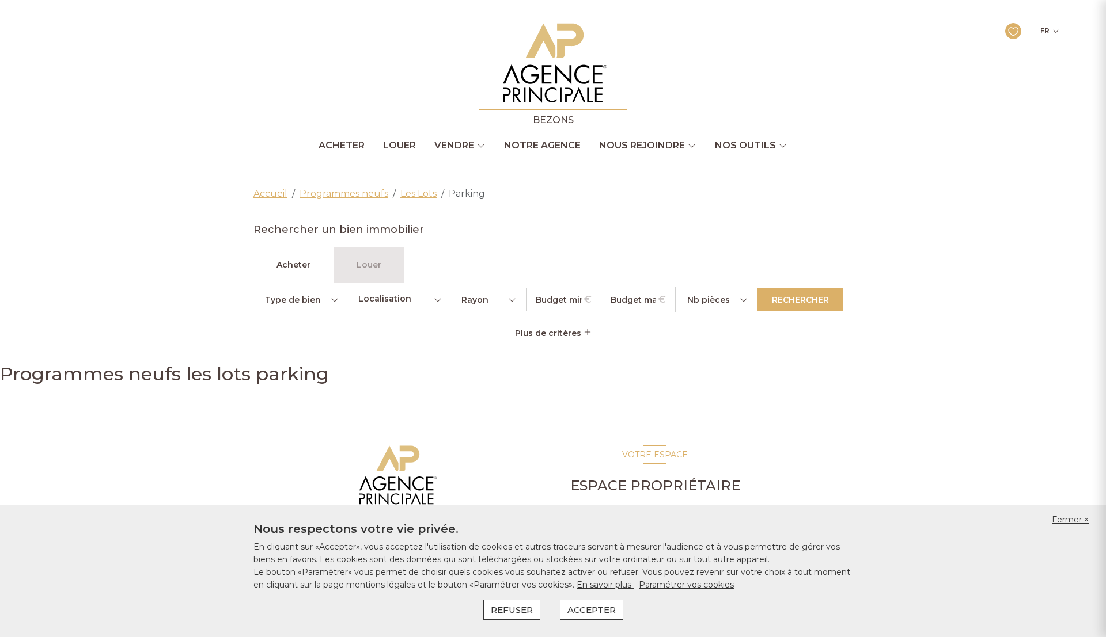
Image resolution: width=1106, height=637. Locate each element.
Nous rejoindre (642, 145)
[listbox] (301, 299)
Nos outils (745, 145)
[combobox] (400, 299)
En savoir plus (605, 584)
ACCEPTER (591, 609)
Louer (399, 145)
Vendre (454, 145)
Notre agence (542, 145)
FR (1045, 31)
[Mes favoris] (1013, 31)
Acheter (342, 145)
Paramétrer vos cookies (686, 584)
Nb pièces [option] (708, 300)
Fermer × (1070, 519)
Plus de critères (549, 333)
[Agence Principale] (396, 475)
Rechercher (800, 300)
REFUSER (512, 609)
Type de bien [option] (293, 300)
